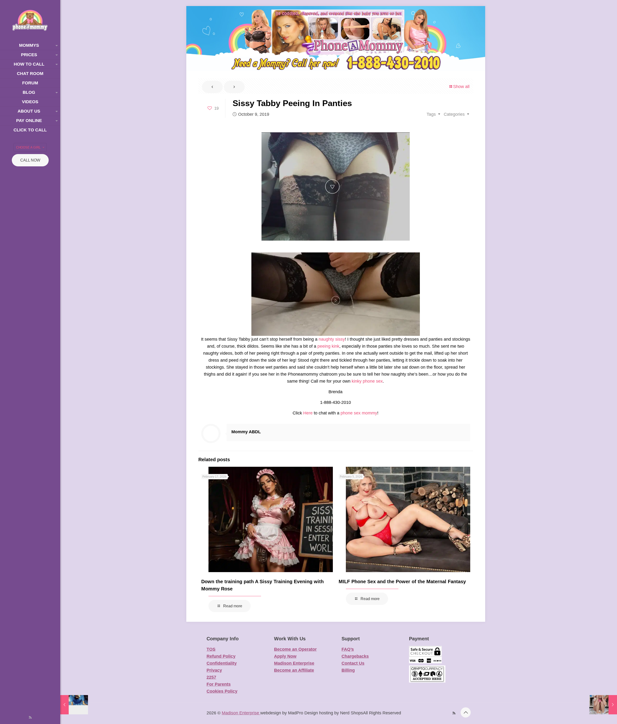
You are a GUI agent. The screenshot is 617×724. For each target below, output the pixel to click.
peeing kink (328, 346)
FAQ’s (348, 649)
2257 (211, 677)
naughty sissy (332, 339)
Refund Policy (221, 656)
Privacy (214, 670)
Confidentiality (222, 663)
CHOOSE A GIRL (28, 147)
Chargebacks (355, 656)
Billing (348, 670)
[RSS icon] (30, 717)
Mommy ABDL (246, 431)
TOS (211, 649)
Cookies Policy (222, 691)
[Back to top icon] (466, 712)
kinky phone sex (367, 381)
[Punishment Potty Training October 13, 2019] (603, 704)
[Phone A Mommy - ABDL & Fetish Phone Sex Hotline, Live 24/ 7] (30, 20)
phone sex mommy (359, 413)
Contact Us (353, 663)
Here (308, 413)
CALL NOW (30, 160)
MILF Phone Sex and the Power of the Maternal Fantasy (402, 581)
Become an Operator (295, 649)
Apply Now (285, 656)
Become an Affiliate (294, 670)
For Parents (219, 684)
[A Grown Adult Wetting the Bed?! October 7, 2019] (74, 704)
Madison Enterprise (294, 663)
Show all (461, 86)
